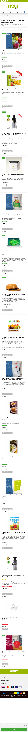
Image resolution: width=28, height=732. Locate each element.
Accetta (14, 729)
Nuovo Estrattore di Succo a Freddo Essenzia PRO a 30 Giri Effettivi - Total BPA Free (14, 134)
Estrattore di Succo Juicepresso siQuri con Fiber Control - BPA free (13, 576)
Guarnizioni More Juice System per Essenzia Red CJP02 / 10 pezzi (13, 618)
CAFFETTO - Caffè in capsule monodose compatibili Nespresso (13, 175)
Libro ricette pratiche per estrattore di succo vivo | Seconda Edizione (13, 89)
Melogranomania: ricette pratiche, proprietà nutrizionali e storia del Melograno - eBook (12, 379)
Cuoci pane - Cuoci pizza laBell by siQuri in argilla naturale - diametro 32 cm (13, 295)
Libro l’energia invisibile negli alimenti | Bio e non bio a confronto (13, 252)
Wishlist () (25, 0)
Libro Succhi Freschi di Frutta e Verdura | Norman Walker (13, 533)
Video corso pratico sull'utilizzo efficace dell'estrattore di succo (11, 50)
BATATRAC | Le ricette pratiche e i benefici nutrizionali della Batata (12, 417)
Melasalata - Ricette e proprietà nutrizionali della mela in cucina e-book (13, 456)
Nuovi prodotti (12, 1)
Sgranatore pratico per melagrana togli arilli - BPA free (13, 652)
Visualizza (5, 628)
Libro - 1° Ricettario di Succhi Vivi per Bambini (12, 494)
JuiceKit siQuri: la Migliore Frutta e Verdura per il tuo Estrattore (13, 338)
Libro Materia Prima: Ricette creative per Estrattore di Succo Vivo (11, 211)
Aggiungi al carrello (8, 105)
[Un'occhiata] (6, 67)
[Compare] (4, 67)
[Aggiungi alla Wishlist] (3, 67)
